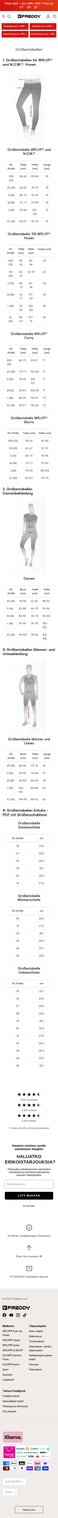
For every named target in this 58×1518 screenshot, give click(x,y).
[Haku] (10, 16)
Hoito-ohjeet (36, 1331)
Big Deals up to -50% (42, 26)
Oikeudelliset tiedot (13, 1401)
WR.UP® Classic (11, 1340)
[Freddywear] (29, 16)
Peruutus (34, 1364)
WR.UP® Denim (11, 1345)
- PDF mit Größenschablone (25, 812)
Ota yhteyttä (9, 1411)
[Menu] (3, 16)
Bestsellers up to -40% (14, 26)
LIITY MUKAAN (29, 1195)
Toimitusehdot (36, 1341)
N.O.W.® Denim (11, 1364)
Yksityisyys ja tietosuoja (15, 1406)
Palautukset (35, 1369)
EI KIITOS (29, 1206)
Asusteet (7, 1374)
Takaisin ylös (29, 1509)
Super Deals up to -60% (14, 34)
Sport (6, 1369)
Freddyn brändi (11, 1396)
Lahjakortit (8, 1379)
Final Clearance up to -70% (42, 34)
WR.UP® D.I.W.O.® (13, 1350)
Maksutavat (35, 1336)
